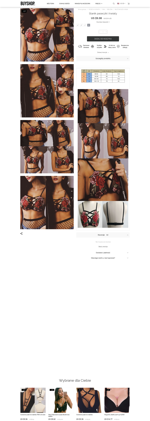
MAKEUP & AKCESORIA (82, 3)
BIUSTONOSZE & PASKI (121, 9)
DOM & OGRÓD (64, 3)
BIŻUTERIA (50, 3)
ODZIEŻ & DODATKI (94, 9)
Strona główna (82, 9)
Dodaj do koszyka (103, 39)
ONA (103, 9)
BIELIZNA (109, 9)
